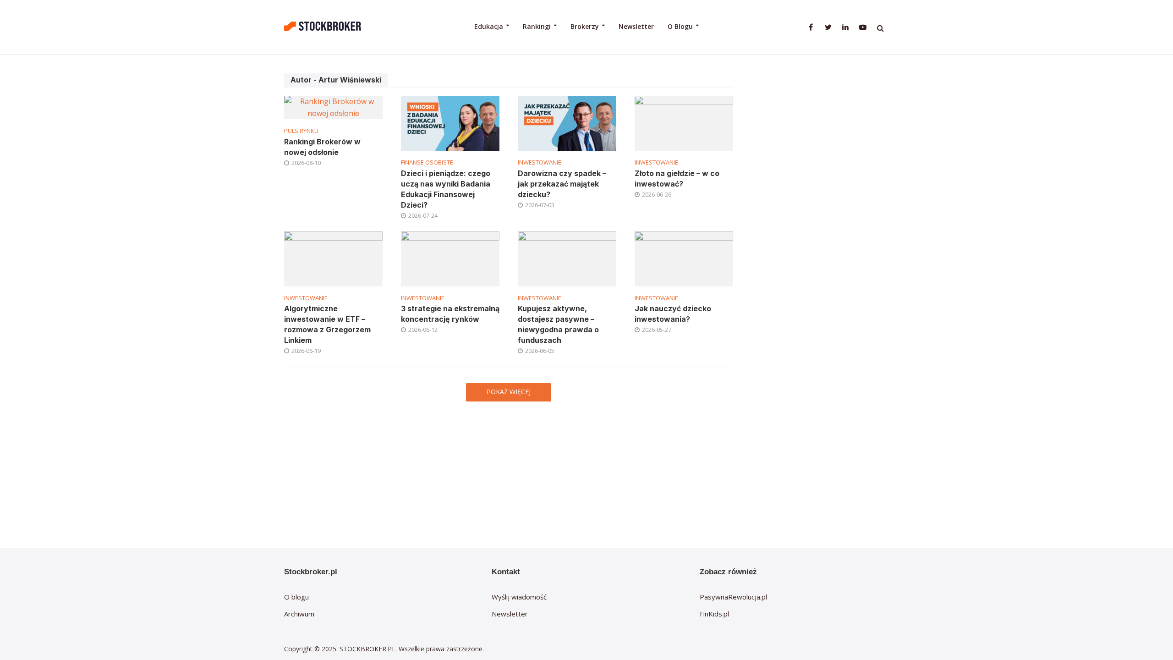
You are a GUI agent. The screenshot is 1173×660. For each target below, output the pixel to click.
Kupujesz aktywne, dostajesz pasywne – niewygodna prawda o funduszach (558, 324)
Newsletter (636, 26)
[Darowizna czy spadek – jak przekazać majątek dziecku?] (567, 122)
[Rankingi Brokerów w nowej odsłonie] (333, 107)
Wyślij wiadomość (519, 596)
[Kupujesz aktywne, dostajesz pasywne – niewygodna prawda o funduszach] (567, 258)
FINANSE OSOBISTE (427, 162)
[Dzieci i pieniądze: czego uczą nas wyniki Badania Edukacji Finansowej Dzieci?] (450, 122)
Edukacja (488, 26)
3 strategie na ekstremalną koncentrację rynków (450, 314)
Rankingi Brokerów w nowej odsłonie (322, 147)
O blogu (296, 596)
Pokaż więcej (509, 391)
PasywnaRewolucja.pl (733, 596)
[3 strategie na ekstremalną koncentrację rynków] (450, 258)
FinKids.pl (714, 613)
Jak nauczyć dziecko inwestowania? (673, 314)
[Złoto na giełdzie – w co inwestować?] (684, 122)
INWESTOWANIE (539, 162)
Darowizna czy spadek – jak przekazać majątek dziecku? (562, 184)
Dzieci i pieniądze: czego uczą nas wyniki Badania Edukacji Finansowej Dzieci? (445, 189)
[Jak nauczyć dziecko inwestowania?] (684, 258)
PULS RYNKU (301, 131)
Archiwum (299, 613)
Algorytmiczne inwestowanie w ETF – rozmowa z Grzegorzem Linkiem (327, 324)
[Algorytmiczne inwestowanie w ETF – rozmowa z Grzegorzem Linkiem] (333, 258)
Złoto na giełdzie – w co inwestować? (677, 178)
